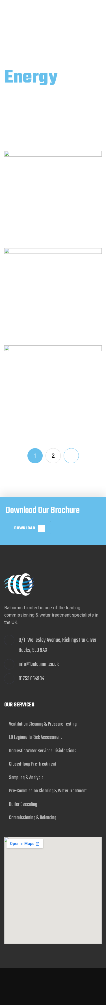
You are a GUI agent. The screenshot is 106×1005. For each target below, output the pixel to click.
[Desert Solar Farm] (53, 199)
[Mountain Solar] (53, 394)
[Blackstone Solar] (53, 296)
